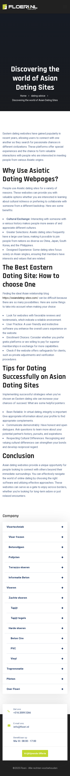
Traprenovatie (15, 669)
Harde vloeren (17, 628)
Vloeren (11, 588)
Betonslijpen (16, 547)
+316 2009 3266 (22, 713)
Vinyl (14, 658)
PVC (13, 648)
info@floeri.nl (21, 727)
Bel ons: (17, 709)
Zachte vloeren (18, 598)
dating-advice (38, 96)
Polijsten (14, 557)
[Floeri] (20, 7)
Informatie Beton (19, 577)
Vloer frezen (16, 537)
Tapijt (14, 608)
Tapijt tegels (18, 618)
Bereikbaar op (20, 737)
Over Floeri (13, 689)
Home (23, 96)
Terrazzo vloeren (19, 567)
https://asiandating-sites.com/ (20, 298)
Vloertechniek (15, 527)
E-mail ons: (18, 723)
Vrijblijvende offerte (35, 753)
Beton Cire (17, 638)
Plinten (11, 679)
